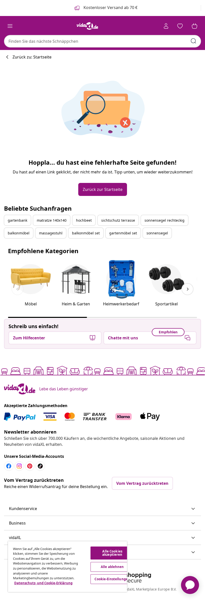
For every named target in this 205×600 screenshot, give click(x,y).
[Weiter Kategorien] (188, 289)
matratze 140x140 (51, 220)
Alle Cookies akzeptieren (112, 553)
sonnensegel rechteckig (164, 220)
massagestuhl (50, 233)
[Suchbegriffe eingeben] (194, 41)
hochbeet (84, 220)
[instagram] (19, 466)
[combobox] (102, 41)
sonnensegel (157, 233)
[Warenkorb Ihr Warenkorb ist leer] (195, 25)
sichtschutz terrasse (118, 220)
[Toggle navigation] (10, 26)
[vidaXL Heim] (87, 26)
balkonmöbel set (86, 233)
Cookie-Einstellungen (112, 579)
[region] (67, 566)
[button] (102, 509)
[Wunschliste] (180, 25)
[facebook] (8, 466)
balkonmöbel (19, 233)
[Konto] (166, 25)
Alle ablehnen (112, 567)
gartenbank (17, 220)
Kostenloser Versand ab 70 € (110, 7)
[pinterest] (29, 466)
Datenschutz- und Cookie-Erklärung (43, 583)
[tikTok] (40, 466)
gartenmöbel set (123, 233)
